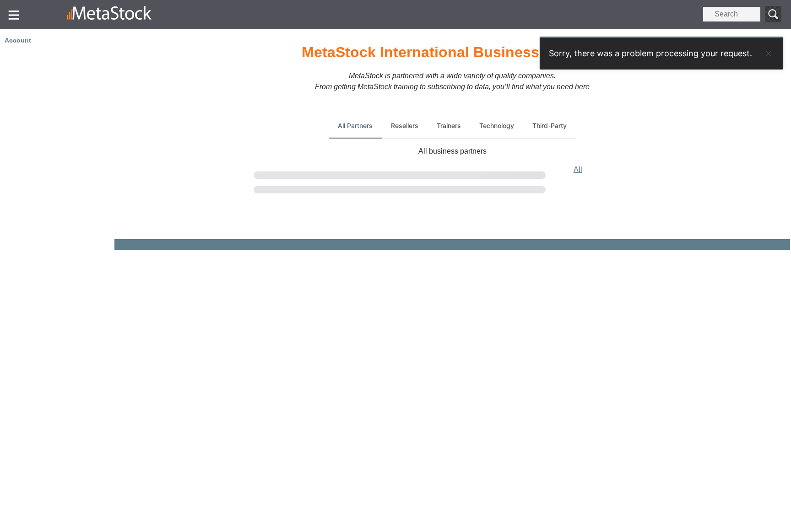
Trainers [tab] (449, 125)
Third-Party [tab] (549, 125)
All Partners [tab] (355, 125)
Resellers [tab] (404, 125)
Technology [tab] (496, 125)
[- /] (127, 14)
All (578, 169)
